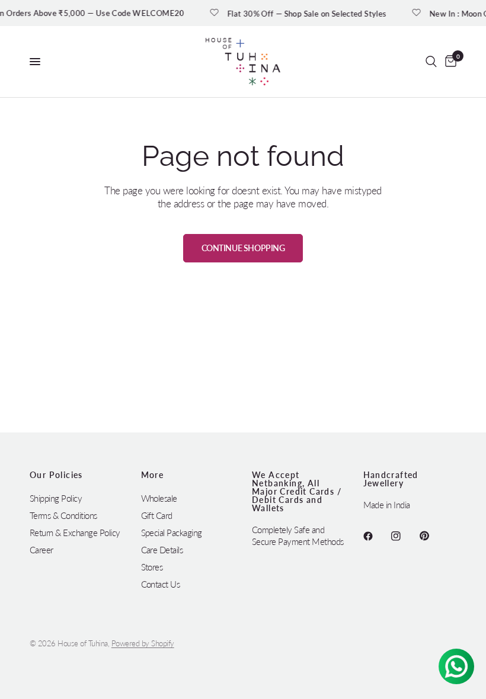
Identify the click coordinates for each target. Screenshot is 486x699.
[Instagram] (404, 536)
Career (41, 549)
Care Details (162, 549)
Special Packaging (171, 532)
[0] (448, 61)
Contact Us (160, 584)
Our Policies (56, 475)
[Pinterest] (433, 536)
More (152, 475)
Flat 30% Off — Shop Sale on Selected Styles (311, 13)
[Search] (431, 61)
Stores (152, 567)
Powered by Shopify (142, 643)
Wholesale (159, 498)
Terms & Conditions (63, 515)
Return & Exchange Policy (75, 532)
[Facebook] (376, 536)
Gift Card (156, 515)
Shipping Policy (56, 498)
